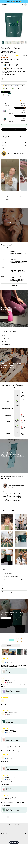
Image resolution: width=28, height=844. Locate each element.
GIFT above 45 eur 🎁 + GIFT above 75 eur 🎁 (14, 1)
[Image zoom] (14, 23)
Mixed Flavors (14, 91)
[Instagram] (15, 824)
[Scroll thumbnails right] (25, 652)
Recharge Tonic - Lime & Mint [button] (12, 810)
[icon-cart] (22, 4)
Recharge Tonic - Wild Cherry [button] (12, 740)
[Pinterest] (12, 824)
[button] (19, 55)
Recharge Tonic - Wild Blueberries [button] (13, 691)
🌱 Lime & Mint (6, 88)
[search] (19, 4)
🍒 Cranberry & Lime (16, 88)
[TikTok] (18, 824)
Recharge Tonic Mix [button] (10, 672)
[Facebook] (9, 824)
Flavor (2, 83)
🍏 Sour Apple (6, 91)
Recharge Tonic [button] (9, 722)
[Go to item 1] (5, 652)
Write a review (10, 645)
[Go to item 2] (12, 652)
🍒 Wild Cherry (6, 95)
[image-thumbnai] (3, 42)
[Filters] (22, 645)
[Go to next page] (22, 747)
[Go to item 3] (20, 652)
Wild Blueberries (20, 85)
